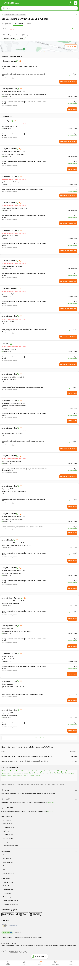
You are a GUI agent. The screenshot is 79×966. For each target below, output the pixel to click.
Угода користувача (6, 937)
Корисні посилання (8, 873)
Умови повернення (8, 838)
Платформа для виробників (10, 904)
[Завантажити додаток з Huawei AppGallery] (35, 914)
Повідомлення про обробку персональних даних (28, 937)
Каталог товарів (9, 14)
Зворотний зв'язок (8, 862)
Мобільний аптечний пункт (10, 845)
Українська (6, 932)
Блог (4, 869)
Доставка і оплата (8, 834)
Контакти (5, 866)
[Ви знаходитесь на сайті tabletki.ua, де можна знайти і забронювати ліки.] (10, 2)
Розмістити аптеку (8, 882)
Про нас (5, 855)
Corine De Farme (20, 14)
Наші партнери (7, 893)
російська (18, 932)
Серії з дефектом (7, 831)
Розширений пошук (8, 827)
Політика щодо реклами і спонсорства (13, 897)
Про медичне (6, 842)
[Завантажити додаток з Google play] (7, 914)
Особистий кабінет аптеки (10, 886)
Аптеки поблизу (7, 823)
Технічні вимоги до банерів (10, 900)
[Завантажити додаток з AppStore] (21, 914)
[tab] (18, 24)
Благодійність (7, 858)
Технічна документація (9, 889)
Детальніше (51, 802)
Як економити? (7, 820)
